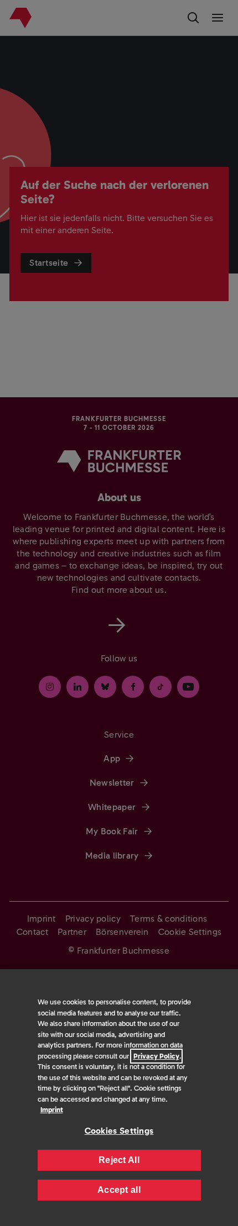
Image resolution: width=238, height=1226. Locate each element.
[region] (119, 1097)
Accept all (119, 1190)
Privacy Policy (156, 1056)
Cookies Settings (119, 1130)
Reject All (119, 1160)
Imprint (51, 1110)
